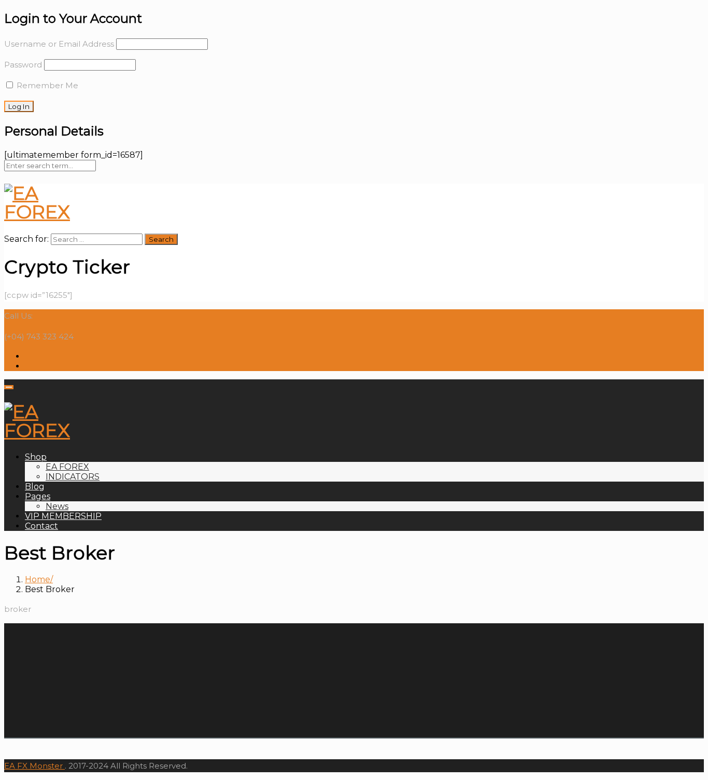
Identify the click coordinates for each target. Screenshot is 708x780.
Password (23, 65)
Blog (35, 486)
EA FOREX (67, 467)
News (57, 506)
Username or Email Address (59, 44)
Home (37, 579)
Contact (41, 526)
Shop (36, 457)
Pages (37, 496)
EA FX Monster (33, 766)
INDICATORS (73, 477)
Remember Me (46, 85)
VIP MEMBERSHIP (63, 516)
